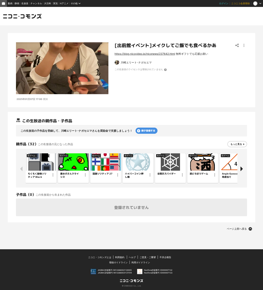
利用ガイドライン (141, 262)
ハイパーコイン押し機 (134, 175)
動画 (10, 3)
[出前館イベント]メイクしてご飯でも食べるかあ (165, 45)
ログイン (223, 3)
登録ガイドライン (118, 262)
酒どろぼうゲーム (199, 173)
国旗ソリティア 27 (102, 173)
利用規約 (119, 257)
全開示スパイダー (166, 173)
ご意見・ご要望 (148, 257)
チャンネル (36, 3)
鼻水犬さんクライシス (69, 175)
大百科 (47, 3)
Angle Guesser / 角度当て (231, 175)
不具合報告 (165, 257)
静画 (17, 3)
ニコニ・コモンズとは (99, 257)
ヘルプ (132, 257)
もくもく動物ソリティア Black (37, 175)
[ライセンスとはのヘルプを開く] (165, 69)
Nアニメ (64, 3)
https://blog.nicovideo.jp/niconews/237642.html (145, 53)
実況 (55, 3)
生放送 (24, 3)
